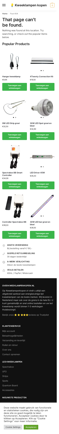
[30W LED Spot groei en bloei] (42, 107)
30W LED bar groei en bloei (40, 223)
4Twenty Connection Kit (41, 76)
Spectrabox (8, 366)
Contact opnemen (11, 354)
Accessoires (8, 390)
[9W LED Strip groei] (14, 107)
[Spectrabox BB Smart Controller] (14, 157)
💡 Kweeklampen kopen (28, 5)
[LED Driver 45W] (42, 157)
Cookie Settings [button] (13, 427)
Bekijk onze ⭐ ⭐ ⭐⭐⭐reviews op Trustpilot (25, 315)
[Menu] (6, 5)
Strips (5, 376)
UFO (4, 371)
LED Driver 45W (37, 172)
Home (4, 13)
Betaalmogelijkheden (12, 335)
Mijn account (8, 331)
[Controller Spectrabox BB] (14, 206)
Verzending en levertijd (13, 340)
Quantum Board (10, 385)
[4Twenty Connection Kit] (42, 60)
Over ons (6, 349)
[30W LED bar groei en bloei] (42, 206)
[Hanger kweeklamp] (14, 60)
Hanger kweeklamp (11, 76)
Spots (5, 380)
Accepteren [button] (31, 427)
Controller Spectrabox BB (14, 222)
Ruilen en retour (10, 345)
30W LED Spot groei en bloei (41, 124)
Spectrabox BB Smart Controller (12, 173)
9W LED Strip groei (11, 123)
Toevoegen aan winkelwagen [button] (14, 86)
